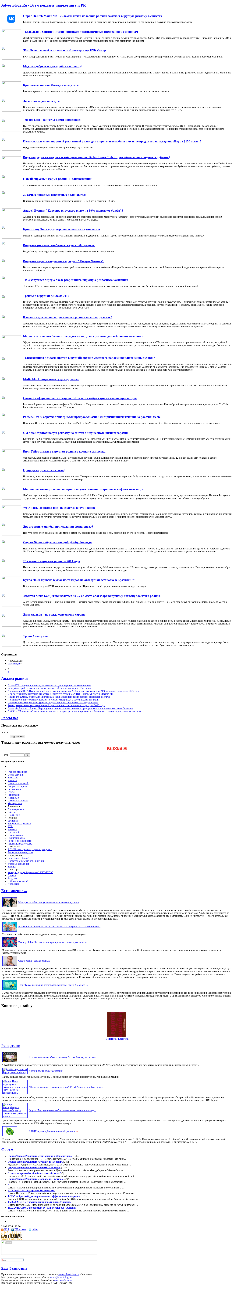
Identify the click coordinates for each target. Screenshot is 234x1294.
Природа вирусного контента (43, 470)
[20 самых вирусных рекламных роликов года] (11, 203)
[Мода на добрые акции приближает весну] (11, 76)
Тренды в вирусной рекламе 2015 (46, 295)
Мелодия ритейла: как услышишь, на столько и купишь (48, 902)
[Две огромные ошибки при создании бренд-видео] (11, 534)
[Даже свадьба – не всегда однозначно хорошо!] (11, 625)
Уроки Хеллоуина (35, 636)
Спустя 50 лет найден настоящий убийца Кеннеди (57, 542)
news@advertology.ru (61, 1277)
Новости (12, 780)
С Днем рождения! (18, 881)
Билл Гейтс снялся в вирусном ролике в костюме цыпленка (64, 451)
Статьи (11, 792)
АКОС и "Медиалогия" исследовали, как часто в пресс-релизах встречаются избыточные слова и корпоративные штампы (74, 711)
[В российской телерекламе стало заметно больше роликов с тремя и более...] (10, 931)
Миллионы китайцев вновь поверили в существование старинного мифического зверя (83, 489)
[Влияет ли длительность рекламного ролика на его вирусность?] (11, 327)
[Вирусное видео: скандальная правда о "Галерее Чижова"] (11, 271)
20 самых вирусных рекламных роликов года (54, 194)
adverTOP (13, 777)
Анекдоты (13, 884)
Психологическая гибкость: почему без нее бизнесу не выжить (63, 1057)
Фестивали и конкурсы (20, 852)
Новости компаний (18, 783)
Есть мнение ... (16, 789)
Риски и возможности (20, 840)
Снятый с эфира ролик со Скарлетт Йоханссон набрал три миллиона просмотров (80, 398)
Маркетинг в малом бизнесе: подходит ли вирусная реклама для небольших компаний (83, 336)
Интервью (13, 797)
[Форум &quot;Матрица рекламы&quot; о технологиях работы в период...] (15, 1116)
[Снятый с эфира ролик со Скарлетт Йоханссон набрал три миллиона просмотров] (11, 408)
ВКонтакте (20, 1229)
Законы (12, 866)
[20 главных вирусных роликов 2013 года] (11, 571)
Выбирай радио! (16, 838)
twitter (35, 1229)
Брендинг (13, 820)
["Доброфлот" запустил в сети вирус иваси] (11, 130)
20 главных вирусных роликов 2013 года (51, 561)
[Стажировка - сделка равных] (10, 965)
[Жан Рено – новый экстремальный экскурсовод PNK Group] (11, 58)
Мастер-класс (15, 803)
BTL (10, 826)
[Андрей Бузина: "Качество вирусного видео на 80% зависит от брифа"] (11, 220)
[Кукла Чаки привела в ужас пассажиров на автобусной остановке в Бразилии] (11, 588)
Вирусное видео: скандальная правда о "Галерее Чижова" (63, 261)
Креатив (12, 829)
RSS (6, 1229)
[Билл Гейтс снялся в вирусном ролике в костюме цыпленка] (11, 461)
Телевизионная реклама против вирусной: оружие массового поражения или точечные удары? (89, 357)
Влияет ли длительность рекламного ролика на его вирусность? (67, 317)
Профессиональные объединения (26, 861)
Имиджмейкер (15, 835)
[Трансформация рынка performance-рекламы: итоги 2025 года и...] (10, 990)
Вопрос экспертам (18, 786)
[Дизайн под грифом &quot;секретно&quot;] (15, 1072)
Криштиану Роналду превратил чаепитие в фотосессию (61, 229)
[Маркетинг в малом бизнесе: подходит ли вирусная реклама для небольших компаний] (11, 347)
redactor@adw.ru (63, 1280)
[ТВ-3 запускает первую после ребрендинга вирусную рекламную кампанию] (11, 288)
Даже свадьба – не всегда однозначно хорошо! (54, 614)
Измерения (14, 815)
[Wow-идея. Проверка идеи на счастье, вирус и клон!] (11, 517)
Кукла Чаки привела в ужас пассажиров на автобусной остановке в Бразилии (77, 580)
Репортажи (14, 794)
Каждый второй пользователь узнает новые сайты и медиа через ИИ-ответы (49, 688)
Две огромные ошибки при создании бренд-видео (57, 526)
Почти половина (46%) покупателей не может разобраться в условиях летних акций (53, 699)
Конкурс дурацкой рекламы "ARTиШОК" (30, 872)
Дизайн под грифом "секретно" (46, 1070)
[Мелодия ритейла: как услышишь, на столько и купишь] (10, 907)
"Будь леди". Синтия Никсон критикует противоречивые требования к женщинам (80, 31)
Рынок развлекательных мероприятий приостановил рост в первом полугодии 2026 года (56, 705)
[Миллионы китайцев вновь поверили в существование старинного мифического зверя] (11, 498)
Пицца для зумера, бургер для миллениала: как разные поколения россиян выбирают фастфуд (59, 696)
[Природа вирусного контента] (11, 480)
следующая (14, 663)
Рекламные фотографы (20, 843)
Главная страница (17, 771)
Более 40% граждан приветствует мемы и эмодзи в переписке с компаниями (49, 685)
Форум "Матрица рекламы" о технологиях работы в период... (62, 1110)
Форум (7, 1149)
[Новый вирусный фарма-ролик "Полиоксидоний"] (11, 187)
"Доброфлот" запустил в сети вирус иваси (52, 119)
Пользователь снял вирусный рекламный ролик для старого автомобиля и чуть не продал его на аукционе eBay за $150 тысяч (111, 141)
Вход (4, 1268)
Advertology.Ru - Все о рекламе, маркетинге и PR (43, 5)
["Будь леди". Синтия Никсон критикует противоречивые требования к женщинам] (11, 41)
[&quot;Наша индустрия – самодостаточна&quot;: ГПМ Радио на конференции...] (15, 1092)
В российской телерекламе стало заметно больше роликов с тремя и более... (59, 926)
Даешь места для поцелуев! (41, 101)
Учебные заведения (18, 863)
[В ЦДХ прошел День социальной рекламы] (10, 1136)
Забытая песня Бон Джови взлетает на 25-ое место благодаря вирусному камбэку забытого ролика (91, 596)
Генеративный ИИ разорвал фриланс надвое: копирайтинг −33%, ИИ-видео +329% (53, 702)
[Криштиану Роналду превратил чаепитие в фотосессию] (11, 237)
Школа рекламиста (18, 800)
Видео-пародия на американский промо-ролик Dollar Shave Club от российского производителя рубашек (96, 157)
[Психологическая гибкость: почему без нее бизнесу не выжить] (10, 1062)
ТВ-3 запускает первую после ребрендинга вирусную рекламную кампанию (75, 280)
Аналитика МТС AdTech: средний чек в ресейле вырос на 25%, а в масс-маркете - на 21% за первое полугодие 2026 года (73, 691)
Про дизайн (14, 832)
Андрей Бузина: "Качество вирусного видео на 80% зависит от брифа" (72, 210)
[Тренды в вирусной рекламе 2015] (11, 307)
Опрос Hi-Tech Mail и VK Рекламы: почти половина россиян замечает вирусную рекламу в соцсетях (92, 16)
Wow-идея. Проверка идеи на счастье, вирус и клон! (59, 507)
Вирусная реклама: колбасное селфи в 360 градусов (59, 245)
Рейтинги (13, 812)
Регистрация (18, 1268)
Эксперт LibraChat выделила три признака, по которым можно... (53, 942)
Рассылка (9, 718)
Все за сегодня (15, 774)
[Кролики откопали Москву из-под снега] (11, 93)
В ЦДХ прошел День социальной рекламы (52, 1131)
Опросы (12, 875)
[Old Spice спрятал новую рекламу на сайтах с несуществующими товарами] (11, 442)
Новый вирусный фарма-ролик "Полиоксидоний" (58, 178)
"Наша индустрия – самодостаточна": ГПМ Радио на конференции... (66, 1087)
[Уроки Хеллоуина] (11, 645)
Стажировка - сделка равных (34, 960)
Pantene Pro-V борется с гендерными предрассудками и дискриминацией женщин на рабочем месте (91, 417)
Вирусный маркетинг (19, 823)
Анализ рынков (14, 678)
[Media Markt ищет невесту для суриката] (11, 389)
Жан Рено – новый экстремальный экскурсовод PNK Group (64, 50)
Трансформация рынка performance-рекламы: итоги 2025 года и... (53, 985)
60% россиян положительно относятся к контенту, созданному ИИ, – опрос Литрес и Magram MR (61, 694)
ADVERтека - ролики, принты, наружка (30, 849)
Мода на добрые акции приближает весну (52, 66)
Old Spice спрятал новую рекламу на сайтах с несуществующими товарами (75, 432)
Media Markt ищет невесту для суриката (51, 379)
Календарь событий (18, 858)
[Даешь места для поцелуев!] (11, 110)
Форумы (12, 878)
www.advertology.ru (68, 1274)
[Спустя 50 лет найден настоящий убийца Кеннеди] (11, 552)
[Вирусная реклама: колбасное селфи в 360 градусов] (11, 253)
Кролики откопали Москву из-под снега (51, 85)
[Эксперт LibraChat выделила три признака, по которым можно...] (10, 947)
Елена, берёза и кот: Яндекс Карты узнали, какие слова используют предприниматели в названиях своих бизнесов (70, 708)
